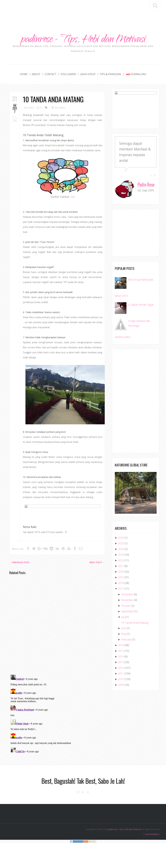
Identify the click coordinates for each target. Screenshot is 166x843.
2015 (121, 651)
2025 (121, 543)
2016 (121, 645)
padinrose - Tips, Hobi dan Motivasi (83, 40)
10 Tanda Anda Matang (53, 99)
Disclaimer (68, 74)
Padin (30, 107)
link (73, 196)
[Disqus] (57, 624)
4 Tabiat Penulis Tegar (141, 304)
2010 (121, 679)
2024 (121, 549)
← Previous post (19, 562)
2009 (121, 685)
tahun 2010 (121, 296)
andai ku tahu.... (123, 337)
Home (24, 74)
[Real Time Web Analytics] (89, 841)
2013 (121, 662)
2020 (121, 571)
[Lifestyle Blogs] (76, 841)
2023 (121, 554)
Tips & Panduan (110, 74)
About (36, 74)
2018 (121, 583)
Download (138, 74)
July (123, 617)
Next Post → (97, 562)
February (126, 639)
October (126, 605)
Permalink (59, 107)
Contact (50, 74)
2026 (121, 537)
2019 (121, 577)
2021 (121, 566)
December (127, 594)
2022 (121, 560)
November (127, 600)
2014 (121, 656)
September (127, 611)
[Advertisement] (83, 9)
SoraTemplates (152, 834)
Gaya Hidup (87, 74)
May (123, 634)
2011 (121, 673)
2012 (121, 668)
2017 (121, 588)
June (123, 628)
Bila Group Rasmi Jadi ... (141, 279)
